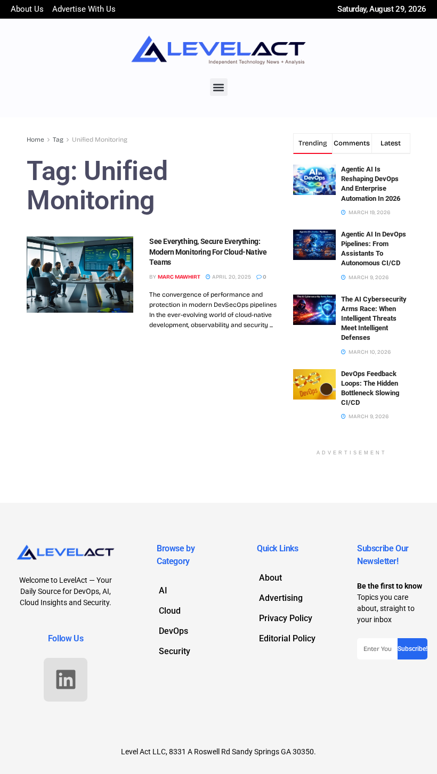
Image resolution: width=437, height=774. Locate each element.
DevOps (173, 631)
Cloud (170, 611)
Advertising (281, 598)
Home (35, 139)
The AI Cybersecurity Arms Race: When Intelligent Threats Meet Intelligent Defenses (374, 318)
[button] (219, 87)
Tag (58, 139)
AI (163, 590)
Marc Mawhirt (179, 277)
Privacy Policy (285, 618)
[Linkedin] (65, 680)
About (270, 578)
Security (174, 651)
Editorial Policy (287, 638)
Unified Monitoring (99, 139)
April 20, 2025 (231, 277)
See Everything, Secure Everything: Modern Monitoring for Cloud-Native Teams (207, 251)
